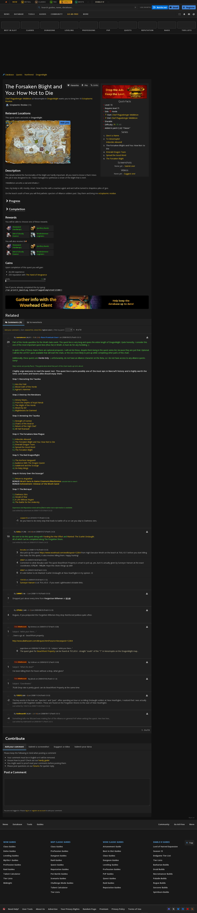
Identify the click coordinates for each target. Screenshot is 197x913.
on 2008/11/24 (34, 695)
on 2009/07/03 (41, 679)
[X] (174, 909)
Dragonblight (41, 74)
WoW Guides (9, 842)
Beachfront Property (46, 651)
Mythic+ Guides (10, 860)
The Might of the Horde (25, 405)
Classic (42, 2)
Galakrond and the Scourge (27, 465)
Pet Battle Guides (59, 874)
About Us (40, 909)
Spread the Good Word (116, 155)
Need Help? (13, 909)
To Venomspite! (113, 139)
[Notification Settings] (184, 14)
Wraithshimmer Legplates (42, 234)
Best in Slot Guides (112, 851)
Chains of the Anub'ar (24, 423)
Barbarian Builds (161, 864)
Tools (29, 824)
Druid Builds (159, 869)
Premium (104, 909)
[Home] (17, 7)
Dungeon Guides (58, 855)
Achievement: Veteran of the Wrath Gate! (39, 484)
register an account (39, 811)
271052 (19, 610)
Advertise (52, 909)
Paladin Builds (160, 878)
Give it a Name (112, 135)
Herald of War (21, 497)
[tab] (13, 322)
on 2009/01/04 (31, 560)
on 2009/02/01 (43, 662)
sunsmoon (21, 337)
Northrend (29, 74)
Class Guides (9, 846)
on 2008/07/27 (39, 531)
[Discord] (169, 909)
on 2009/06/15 (34, 648)
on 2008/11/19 (34, 593)
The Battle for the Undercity (27, 502)
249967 (19, 593)
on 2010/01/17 (33, 518)
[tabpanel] (77, 529)
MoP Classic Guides (60, 842)
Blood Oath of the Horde (26, 386)
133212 (19, 695)
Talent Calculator (11, 874)
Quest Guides (57, 864)
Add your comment (12, 330)
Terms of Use (134, 909)
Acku (18, 531)
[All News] (6, 2)
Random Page (89, 909)
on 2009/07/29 (32, 580)
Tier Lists (7, 878)
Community (57, 14)
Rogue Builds (159, 883)
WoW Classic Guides (113, 842)
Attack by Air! (20, 408)
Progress (14, 201)
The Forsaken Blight (115, 158)
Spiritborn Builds (161, 892)
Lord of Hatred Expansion (165, 846)
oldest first (37, 330)
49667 (22, 560)
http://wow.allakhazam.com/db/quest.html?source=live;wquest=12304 (42, 641)
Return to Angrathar (23, 478)
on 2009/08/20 (37, 610)
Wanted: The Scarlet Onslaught (80, 536)
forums (36, 766)
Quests (19, 74)
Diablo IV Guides (161, 842)
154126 (23, 580)
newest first (29, 330)
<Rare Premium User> (49, 337)
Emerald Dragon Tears (116, 152)
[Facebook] (183, 909)
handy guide (44, 760)
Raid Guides (9, 869)
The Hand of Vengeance (36, 274)
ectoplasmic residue (107, 193)
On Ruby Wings (21, 468)
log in (27, 811)
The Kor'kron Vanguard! (25, 460)
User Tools (27, 909)
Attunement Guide (112, 846)
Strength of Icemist (23, 421)
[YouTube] (188, 909)
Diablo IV (102, 2)
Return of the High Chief (25, 426)
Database (19, 14)
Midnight (7, 883)
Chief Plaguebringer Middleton (125, 115)
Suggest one (129, 173)
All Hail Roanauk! (22, 429)
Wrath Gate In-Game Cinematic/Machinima (40, 481)
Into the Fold (20, 384)
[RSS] (192, 909)
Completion (17, 209)
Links (95, 85)
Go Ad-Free (72, 14)
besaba (23, 550)
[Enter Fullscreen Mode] (180, 14)
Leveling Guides (11, 855)
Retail (28, 2)
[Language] (194, 14)
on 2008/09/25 (65, 337)
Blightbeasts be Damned (26, 410)
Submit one (130, 166)
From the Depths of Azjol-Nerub (29, 402)
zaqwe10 (23, 518)
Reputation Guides (60, 869)
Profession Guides (12, 864)
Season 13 (158, 851)
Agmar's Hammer (22, 389)
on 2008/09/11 (44, 713)
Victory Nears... (21, 400)
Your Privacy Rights (70, 909)
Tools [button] (31, 14)
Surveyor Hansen (27, 582)
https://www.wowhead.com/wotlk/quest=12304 (60, 552)
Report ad (191, 817)
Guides (42, 14)
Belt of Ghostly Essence (18, 234)
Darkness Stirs (21, 494)
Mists (81, 2)
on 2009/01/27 (43, 626)
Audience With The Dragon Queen (30, 463)
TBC (55, 2)
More (191, 824)
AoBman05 (21, 713)
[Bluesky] (178, 909)
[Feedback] (189, 14)
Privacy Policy (118, 909)
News (6, 14)
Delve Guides (9, 851)
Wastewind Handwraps (17, 228)
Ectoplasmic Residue (18, 105)
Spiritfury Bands (43, 228)
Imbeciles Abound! (114, 142)
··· (88, 2)
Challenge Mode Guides (62, 883)
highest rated (47, 330)
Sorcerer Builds (160, 887)
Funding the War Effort (53, 536)
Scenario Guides (58, 878)
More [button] (85, 14)
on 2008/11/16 (32, 550)
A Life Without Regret (24, 499)
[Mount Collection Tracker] (77, 302)
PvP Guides (108, 874)
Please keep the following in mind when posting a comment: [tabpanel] (35, 782)
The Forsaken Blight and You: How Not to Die (35, 442)
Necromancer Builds (163, 874)
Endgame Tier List (162, 855)
